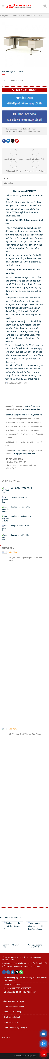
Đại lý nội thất (29, 15)
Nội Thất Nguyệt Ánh (31, 409)
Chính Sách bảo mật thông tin (15, 1028)
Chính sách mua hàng (12, 1012)
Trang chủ (4, 15)
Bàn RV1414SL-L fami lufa (11, 946)
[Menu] (3, 6)
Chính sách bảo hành (12, 1017)
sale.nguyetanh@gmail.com (23, 454)
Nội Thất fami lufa (33, 406)
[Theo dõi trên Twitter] (13, 972)
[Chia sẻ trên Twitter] (8, 141)
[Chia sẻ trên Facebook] (4, 141)
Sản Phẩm (15, 15)
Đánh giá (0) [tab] (8, 183)
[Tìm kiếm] (45, 6)
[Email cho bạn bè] (13, 141)
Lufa (40, 15)
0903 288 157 (18, 451)
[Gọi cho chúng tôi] (21, 972)
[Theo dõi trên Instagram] (8, 972)
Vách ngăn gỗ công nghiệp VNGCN (35, 946)
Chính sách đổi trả (11, 1022)
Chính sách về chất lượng (14, 1006)
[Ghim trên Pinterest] (17, 141)
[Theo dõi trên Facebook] (4, 972)
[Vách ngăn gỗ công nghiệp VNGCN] (36, 932)
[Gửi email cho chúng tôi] (17, 972)
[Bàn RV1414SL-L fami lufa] (12, 932)
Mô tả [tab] (6, 178)
